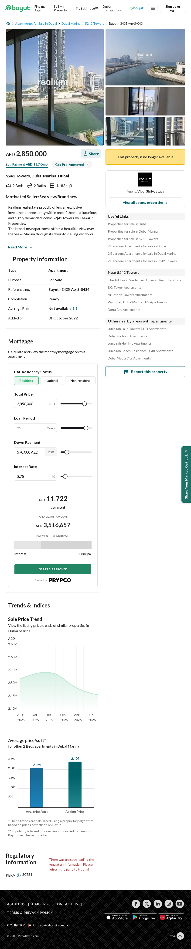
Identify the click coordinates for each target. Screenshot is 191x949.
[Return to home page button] (17, 8)
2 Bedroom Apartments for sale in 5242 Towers (142, 261)
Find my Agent (39, 8)
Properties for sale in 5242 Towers (133, 239)
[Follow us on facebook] (136, 904)
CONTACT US (66, 904)
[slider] (84, 403)
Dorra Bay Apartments (124, 310)
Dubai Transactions (112, 8)
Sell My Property (60, 8)
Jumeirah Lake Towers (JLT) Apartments (137, 329)
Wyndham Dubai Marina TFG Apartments (138, 302)
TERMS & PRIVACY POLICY (30, 913)
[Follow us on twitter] (147, 904)
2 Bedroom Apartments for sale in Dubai (137, 246)
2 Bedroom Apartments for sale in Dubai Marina (142, 253)
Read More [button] (17, 247)
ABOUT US (16, 904)
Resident (26, 381)
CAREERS (40, 904)
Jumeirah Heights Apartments (130, 343)
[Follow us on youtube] (179, 904)
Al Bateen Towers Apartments (130, 295)
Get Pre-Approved (53, 569)
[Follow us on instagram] (168, 904)
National (52, 381)
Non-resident (80, 381)
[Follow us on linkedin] (157, 904)
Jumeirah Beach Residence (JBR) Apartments (140, 351)
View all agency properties (143, 202)
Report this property (149, 371)
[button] (186, 474)
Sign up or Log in (173, 8)
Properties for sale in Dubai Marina (133, 231)
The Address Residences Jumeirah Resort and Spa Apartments (146, 280)
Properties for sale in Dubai (127, 224)
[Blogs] (136, 8)
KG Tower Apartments (124, 287)
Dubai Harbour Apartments (127, 336)
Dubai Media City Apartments (129, 358)
